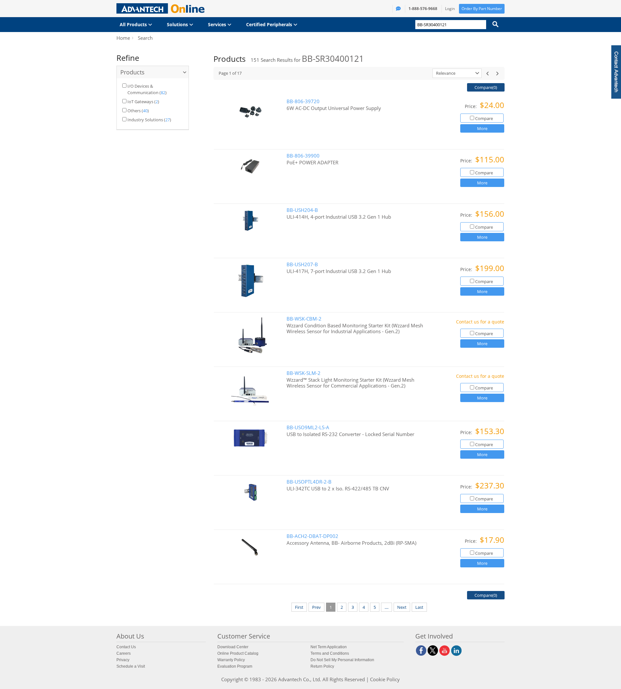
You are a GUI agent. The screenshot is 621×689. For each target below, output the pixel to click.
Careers (123, 653)
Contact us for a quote (480, 322)
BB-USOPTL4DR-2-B (309, 482)
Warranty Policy (231, 660)
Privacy (122, 660)
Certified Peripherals (269, 24)
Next (402, 607)
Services (217, 24)
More (482, 128)
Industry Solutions (145, 120)
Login (450, 8)
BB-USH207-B (302, 264)
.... (386, 607)
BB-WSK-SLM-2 (304, 373)
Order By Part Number (482, 8)
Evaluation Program (234, 666)
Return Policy (322, 666)
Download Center (232, 647)
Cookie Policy (385, 679)
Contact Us (126, 647)
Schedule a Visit (130, 666)
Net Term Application (328, 647)
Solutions (178, 24)
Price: (471, 106)
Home (123, 37)
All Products (134, 24)
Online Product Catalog (237, 653)
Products (132, 72)
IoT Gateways (140, 101)
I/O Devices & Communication (142, 89)
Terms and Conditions (329, 653)
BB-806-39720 (303, 101)
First (299, 607)
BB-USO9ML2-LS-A (308, 427)
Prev (316, 607)
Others (134, 111)
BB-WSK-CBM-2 (304, 319)
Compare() (485, 87)
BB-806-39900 (303, 156)
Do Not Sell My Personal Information (342, 660)
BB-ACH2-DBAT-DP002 (312, 536)
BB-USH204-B (302, 210)
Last (419, 607)
